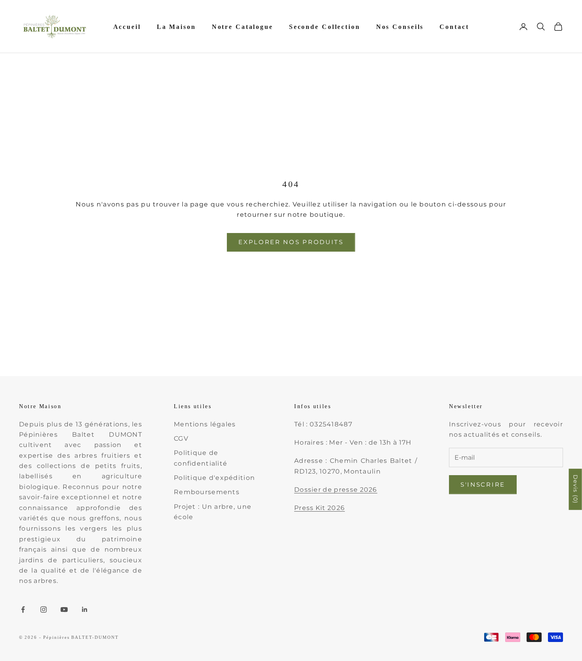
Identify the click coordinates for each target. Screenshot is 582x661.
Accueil (127, 26)
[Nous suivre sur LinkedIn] (85, 609)
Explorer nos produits (291, 242)
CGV (181, 438)
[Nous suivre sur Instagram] (44, 609)
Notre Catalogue (242, 26)
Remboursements (207, 492)
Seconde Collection (324, 26)
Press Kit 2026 (319, 508)
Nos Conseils (400, 26)
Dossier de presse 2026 (335, 489)
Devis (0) (575, 489)
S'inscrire (482, 484)
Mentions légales (205, 424)
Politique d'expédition (214, 477)
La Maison (176, 26)
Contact (454, 26)
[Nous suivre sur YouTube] (64, 609)
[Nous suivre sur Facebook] (23, 609)
